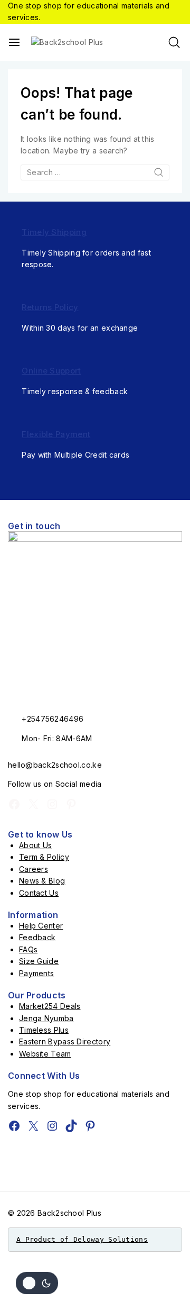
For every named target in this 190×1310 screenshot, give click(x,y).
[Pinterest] (71, 804)
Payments (36, 973)
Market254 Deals (50, 1006)
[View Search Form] (174, 42)
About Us (35, 845)
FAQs (28, 949)
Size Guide (39, 961)
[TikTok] (71, 1126)
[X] (33, 804)
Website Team (45, 1053)
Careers (33, 869)
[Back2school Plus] (73, 42)
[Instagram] (52, 804)
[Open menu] (14, 42)
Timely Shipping (54, 232)
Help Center (41, 925)
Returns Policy (50, 307)
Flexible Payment (56, 434)
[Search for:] (95, 172)
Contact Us (39, 892)
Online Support (51, 371)
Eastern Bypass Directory (64, 1041)
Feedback (37, 937)
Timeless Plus (44, 1029)
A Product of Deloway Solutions (82, 1239)
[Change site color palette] (37, 1283)
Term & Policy (44, 856)
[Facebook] (14, 804)
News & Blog (42, 880)
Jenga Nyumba (46, 1018)
